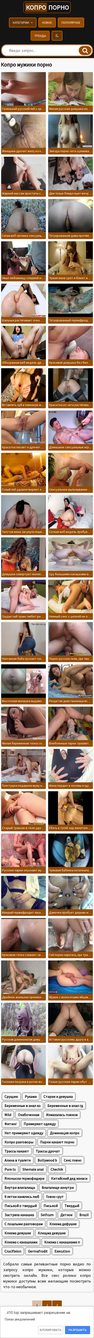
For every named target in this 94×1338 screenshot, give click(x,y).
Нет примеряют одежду (24, 1133)
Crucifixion (13, 1251)
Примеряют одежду (40, 1123)
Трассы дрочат (48, 1151)
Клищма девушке (52, 1233)
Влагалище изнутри (58, 1187)
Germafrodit (38, 1251)
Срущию (11, 1096)
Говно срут (55, 1196)
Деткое (66, 1214)
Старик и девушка (58, 1096)
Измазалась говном (62, 1114)
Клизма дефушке (63, 1224)
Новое (47, 22)
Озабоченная (28, 1114)
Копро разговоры (19, 1142)
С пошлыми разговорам (24, 1224)
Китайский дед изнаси (69, 1178)
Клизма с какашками (21, 1242)
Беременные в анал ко (23, 1105)
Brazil (84, 1214)
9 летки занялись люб (22, 1196)
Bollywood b (47, 1160)
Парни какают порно (57, 1142)
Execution (62, 1251)
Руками (31, 1096)
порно (47, 7)
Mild (8, 1114)
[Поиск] (85, 50)
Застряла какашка (19, 1214)
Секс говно (72, 1160)
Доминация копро (64, 1133)
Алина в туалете (18, 1160)
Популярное (71, 22)
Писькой (51, 1205)
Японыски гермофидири (24, 1178)
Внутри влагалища (20, 1187)
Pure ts (10, 1169)
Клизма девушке (18, 1233)
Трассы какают (17, 1151)
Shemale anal (33, 1169)
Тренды (40, 36)
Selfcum (47, 1214)
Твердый (72, 1205)
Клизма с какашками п (62, 1242)
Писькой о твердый (21, 1205)
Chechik (57, 1169)
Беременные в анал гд (65, 1105)
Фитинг (11, 1123)
